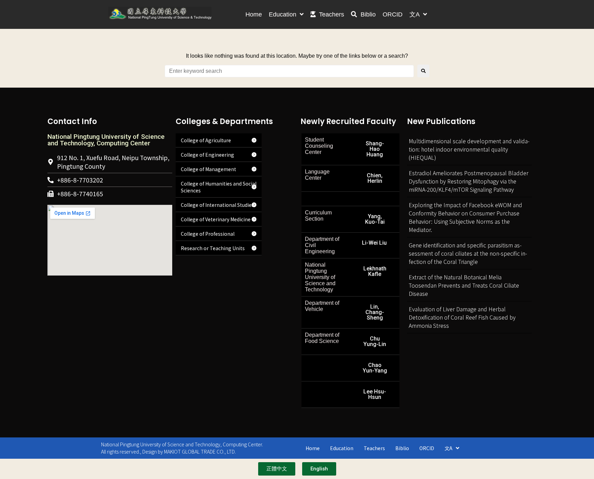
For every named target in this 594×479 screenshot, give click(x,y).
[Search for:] (289, 71)
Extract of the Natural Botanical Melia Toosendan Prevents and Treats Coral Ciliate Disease (464, 285)
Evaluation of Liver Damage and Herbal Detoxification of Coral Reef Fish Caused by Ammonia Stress (462, 317)
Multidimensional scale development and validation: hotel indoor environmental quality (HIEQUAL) (469, 149)
